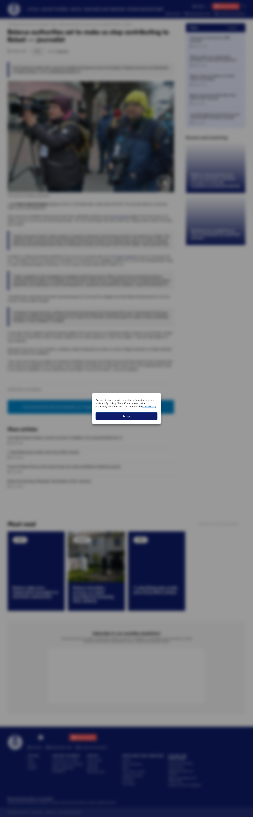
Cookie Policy (149, 406)
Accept (126, 416)
